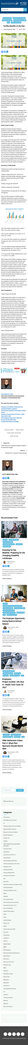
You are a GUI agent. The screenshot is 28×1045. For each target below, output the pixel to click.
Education (5, 881)
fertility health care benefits (14, 433)
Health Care (19, 544)
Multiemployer (7, 950)
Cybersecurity (6, 857)
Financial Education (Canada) (10, 902)
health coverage (14, 436)
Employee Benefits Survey (9, 890)
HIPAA (5, 926)
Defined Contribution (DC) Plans (11, 863)
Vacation (5, 994)
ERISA (4, 893)
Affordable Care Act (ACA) (10, 820)
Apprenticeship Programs (9, 829)
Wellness (5, 1003)
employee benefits (9, 430)
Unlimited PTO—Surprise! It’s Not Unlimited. (16, 453)
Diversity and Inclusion (19, 18)
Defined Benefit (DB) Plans (10, 860)
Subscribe (20, 790)
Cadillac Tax (6, 838)
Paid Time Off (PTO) (8, 962)
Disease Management (8, 671)
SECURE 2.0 (6, 985)
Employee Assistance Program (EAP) (12, 606)
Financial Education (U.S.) (10, 905)
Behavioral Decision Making (10, 832)
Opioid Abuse (6, 956)
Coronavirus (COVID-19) (9, 854)
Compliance (6, 734)
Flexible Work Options (8, 544)
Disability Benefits (13, 539)
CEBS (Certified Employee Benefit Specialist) (11, 845)
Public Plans (6, 976)
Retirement (6, 982)
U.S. (8, 22)
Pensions (5, 970)
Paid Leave (6, 959)
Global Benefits (7, 920)
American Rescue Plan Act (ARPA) (12, 826)
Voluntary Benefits (16, 22)
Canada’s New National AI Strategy (10, 421)
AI (3, 823)
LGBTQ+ (5, 941)
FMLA (4, 914)
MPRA (5, 947)
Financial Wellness (8, 908)
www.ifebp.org (9, 801)
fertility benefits (20, 430)
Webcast (5, 1000)
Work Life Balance (11, 614)
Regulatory (17, 737)
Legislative (6, 938)
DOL (4, 878)
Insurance (5, 675)
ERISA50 (5, 896)
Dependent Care (7, 866)
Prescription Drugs (14, 675)
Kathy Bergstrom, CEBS (7, 394)
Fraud (4, 917)
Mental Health (6, 546)
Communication (7, 18)
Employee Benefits (7, 20)
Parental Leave (7, 965)
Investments (6, 935)
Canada (5, 539)
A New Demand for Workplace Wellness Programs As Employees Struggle (13, 446)
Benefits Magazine (8, 835)
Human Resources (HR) (20, 20)
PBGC (4, 968)
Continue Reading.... (7, 578)
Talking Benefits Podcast (9, 988)
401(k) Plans (6, 817)
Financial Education (20, 608)
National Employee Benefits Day (11, 953)
